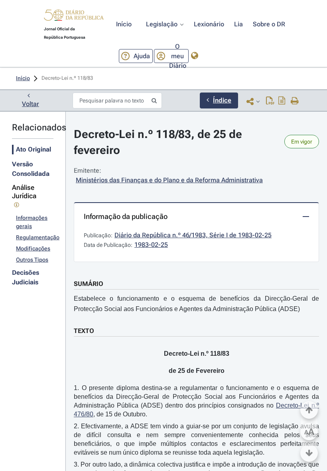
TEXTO (84, 331)
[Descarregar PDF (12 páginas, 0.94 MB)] (270, 101)
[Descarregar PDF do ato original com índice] (282, 101)
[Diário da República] (74, 17)
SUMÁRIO (88, 284)
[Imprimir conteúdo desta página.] (295, 101)
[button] (74, 16)
